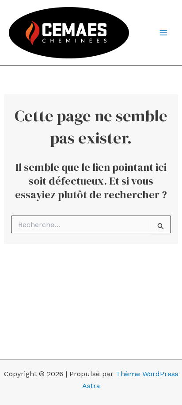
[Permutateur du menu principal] (163, 32)
